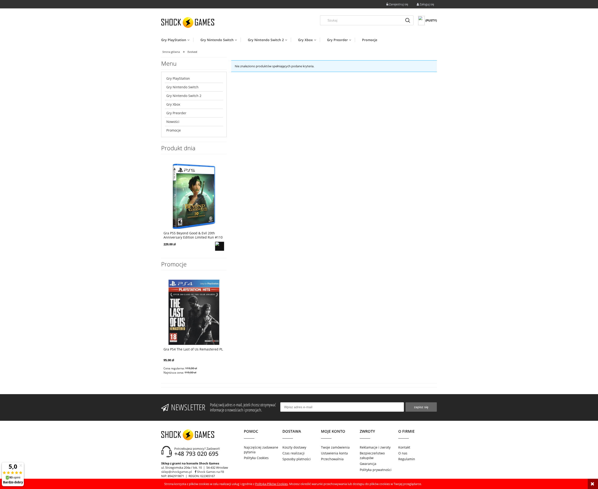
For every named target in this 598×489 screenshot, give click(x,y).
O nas (402, 453)
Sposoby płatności (296, 459)
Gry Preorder (176, 113)
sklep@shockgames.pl (176, 472)
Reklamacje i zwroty (375, 447)
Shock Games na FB (210, 472)
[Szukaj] (407, 20)
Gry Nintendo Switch (182, 87)
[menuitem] (177, 40)
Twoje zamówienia (335, 447)
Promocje (173, 130)
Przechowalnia (332, 459)
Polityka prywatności (376, 470)
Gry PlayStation (178, 78)
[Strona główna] (187, 22)
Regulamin (406, 459)
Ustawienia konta (334, 453)
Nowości (172, 121)
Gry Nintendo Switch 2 (183, 95)
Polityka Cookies (256, 458)
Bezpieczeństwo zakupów (372, 455)
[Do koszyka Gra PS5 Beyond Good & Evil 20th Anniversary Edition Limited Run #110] (219, 246)
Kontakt (404, 447)
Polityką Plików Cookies (271, 484)
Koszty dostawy (294, 447)
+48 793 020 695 (196, 453)
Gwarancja (368, 463)
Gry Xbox (173, 104)
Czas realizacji (293, 453)
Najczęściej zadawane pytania (261, 449)
